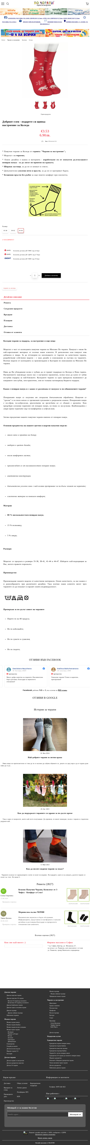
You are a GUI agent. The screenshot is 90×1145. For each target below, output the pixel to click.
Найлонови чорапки (13, 1015)
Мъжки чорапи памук (13, 1022)
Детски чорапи (10, 1057)
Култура (52, 1015)
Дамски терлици (11, 1010)
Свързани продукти (13, 309)
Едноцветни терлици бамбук (58, 1051)
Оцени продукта (46, 114)
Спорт (51, 1018)
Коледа (31, 40)
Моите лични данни (45, 1138)
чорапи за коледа (9, 288)
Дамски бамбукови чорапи (15, 1005)
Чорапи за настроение (13, 40)
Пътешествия (54, 1008)
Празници (24, 40)
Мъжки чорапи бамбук (13, 1025)
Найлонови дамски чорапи (57, 1068)
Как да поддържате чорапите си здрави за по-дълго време (45, 813)
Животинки (53, 1003)
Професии (53, 1010)
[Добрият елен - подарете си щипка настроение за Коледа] (45, 97)
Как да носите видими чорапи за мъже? (45, 869)
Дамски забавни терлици (15, 1013)
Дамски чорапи (10, 992)
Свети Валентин (55, 1023)
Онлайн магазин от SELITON (45, 1143)
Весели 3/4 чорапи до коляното (17, 1001)
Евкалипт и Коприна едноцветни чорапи (62, 1060)
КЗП (18, 1096)
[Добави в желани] (84, 238)
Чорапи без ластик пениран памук (60, 1053)
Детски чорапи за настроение (15, 1060)
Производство (9, 1101)
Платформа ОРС (23, 1092)
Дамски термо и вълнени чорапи (16, 1007)
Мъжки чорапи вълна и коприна (16, 1027)
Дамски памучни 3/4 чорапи (15, 998)
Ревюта (7, 303)
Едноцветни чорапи (54, 1040)
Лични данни (22, 1088)
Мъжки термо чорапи (13, 1029)
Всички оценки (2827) (45, 935)
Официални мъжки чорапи (57, 996)
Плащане (8, 320)
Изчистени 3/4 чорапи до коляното (18, 1002)
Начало (3, 40)
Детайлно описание (13, 297)
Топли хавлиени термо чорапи (59, 1063)
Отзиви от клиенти (13, 332)
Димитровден (12, 1041)
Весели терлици (54, 1013)
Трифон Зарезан (55, 1025)
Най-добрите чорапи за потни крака (45, 757)
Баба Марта (54, 1027)
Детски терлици (54, 1032)
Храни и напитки (55, 1005)
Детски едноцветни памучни (15, 1063)
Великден (11, 1032)
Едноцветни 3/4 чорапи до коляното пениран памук (65, 1055)
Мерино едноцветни (55, 1058)
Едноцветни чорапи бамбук (58, 1046)
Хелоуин (10, 1037)
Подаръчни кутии (54, 1036)
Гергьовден (11, 1039)
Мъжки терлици (54, 991)
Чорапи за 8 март (13, 1034)
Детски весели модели (13, 1048)
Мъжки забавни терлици (58, 994)
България (9, 1053)
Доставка (8, 326)
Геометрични (10, 1044)
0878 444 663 (60, 1087)
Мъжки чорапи (10, 1019)
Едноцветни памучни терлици (58, 1048)
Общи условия (22, 1083)
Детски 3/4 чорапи (12, 1065)
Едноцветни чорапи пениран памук (60, 1043)
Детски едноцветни (55, 1065)
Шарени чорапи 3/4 (12, 1051)
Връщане (8, 314)
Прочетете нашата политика (45, 1134)
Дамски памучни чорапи (14, 995)
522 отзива (62, 690)
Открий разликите (12, 1046)
